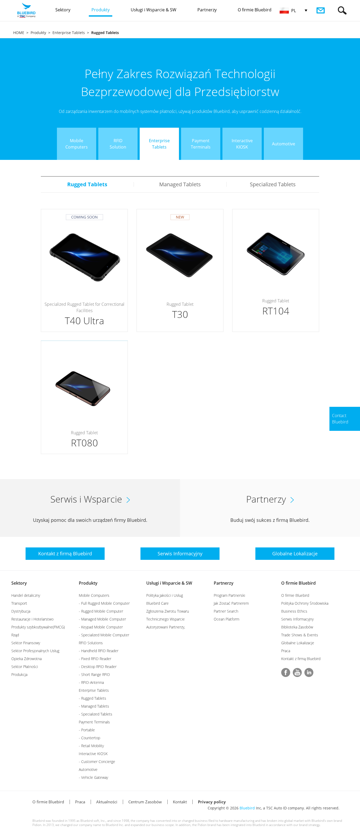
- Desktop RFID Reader (97, 666)
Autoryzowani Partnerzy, (165, 626)
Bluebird (247, 807)
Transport (19, 603)
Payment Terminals (94, 721)
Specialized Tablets (273, 184)
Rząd (15, 634)
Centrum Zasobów (145, 801)
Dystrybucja (20, 611)
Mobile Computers (94, 595)
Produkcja (19, 674)
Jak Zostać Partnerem (231, 603)
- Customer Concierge (97, 761)
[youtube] (297, 672)
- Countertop (89, 737)
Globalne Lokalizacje (297, 642)
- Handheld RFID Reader (98, 650)
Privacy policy (212, 801)
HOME (18, 32)
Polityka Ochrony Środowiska (304, 603)
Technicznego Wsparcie (165, 619)
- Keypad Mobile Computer (101, 626)
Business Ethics (294, 611)
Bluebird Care (157, 603)
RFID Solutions (91, 642)
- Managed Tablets (94, 706)
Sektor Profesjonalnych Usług (35, 650)
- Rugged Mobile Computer (101, 611)
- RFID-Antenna (91, 682)
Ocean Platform (226, 619)
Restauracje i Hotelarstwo (32, 619)
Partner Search (226, 611)
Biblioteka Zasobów (297, 626)
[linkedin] (308, 672)
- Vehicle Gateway (93, 777)
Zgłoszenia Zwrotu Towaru (167, 611)
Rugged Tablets (87, 184)
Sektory (19, 583)
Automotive (88, 769)
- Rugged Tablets (92, 698)
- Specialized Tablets (95, 714)
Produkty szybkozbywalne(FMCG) (38, 626)
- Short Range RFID (94, 674)
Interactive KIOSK (93, 753)
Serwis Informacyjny (297, 619)
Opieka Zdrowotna (26, 658)
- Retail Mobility (91, 745)
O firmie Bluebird (298, 583)
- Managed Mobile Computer (102, 619)
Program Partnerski (229, 595)
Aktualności (106, 801)
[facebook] (285, 672)
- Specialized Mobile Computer (104, 634)
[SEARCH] (342, 10)
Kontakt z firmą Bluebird (300, 658)
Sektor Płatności (24, 666)
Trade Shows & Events (299, 634)
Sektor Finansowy (25, 642)
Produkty (38, 32)
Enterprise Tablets (68, 32)
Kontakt (180, 801)
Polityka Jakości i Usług (164, 595)
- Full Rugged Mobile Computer (104, 603)
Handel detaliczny (25, 595)
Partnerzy (223, 583)
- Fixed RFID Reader (95, 658)
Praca (285, 650)
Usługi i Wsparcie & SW (169, 583)
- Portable (87, 729)
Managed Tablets (180, 184)
